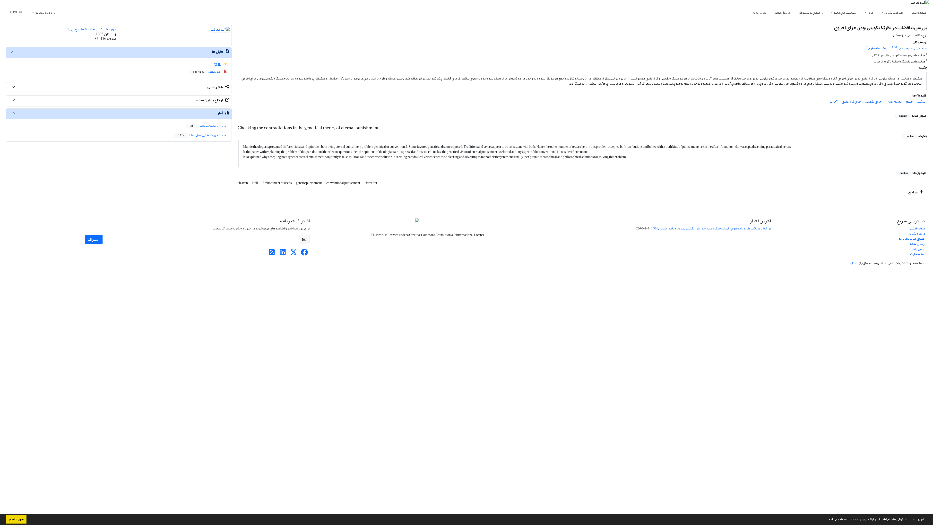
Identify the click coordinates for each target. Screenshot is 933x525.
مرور (870, 12)
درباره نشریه (916, 233)
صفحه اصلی (918, 12)
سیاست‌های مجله (845, 12)
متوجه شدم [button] (16, 519)
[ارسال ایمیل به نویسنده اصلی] (895, 47)
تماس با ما (759, 12)
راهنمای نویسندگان (810, 12)
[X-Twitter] (293, 253)
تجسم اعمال (894, 101)
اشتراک (93, 239)
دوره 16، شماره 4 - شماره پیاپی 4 (91, 29)
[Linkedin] (282, 253)
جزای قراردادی (851, 101)
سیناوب (853, 263)
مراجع (913, 192)
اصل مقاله (207, 71)
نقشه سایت (917, 254)
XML (218, 64)
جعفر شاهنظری (878, 48)
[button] (826, 520)
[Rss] (272, 253)
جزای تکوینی (873, 101)
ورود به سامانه (45, 12)
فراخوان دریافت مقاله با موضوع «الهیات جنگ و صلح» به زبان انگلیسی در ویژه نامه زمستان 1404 (711, 228)
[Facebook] (304, 253)
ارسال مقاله (782, 12)
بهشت (921, 101)
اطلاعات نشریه (893, 12)
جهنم (909, 101)
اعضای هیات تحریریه (912, 238)
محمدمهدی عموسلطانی (912, 48)
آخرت (834, 101)
